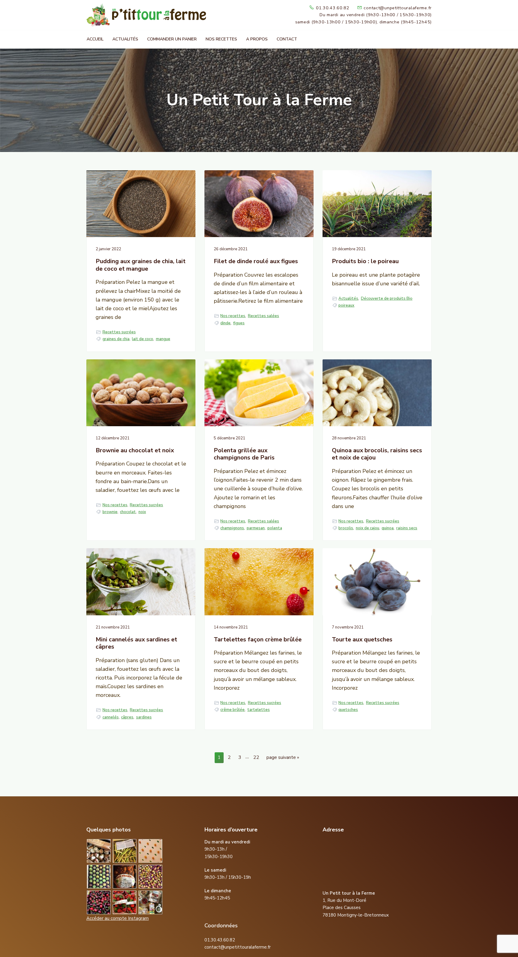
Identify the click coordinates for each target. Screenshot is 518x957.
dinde (225, 323)
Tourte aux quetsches (362, 639)
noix (142, 512)
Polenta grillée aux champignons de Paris (244, 454)
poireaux (346, 305)
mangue (163, 339)
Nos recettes (232, 316)
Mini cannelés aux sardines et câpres (136, 643)
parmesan (256, 528)
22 (257, 757)
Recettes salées (263, 316)
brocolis (345, 528)
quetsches (348, 709)
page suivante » (282, 758)
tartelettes (258, 709)
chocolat (128, 512)
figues (239, 323)
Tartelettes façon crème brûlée (258, 639)
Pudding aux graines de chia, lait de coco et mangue (141, 265)
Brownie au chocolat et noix (135, 450)
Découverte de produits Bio (386, 298)
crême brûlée (232, 709)
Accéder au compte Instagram (117, 918)
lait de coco (142, 339)
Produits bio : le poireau (365, 261)
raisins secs (406, 528)
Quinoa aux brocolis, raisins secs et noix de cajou (377, 454)
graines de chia (116, 339)
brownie (110, 512)
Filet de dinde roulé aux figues (256, 261)
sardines (144, 717)
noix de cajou (367, 528)
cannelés (111, 717)
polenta (274, 528)
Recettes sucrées (119, 332)
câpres (127, 717)
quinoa (388, 528)
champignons (232, 528)
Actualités (348, 298)
